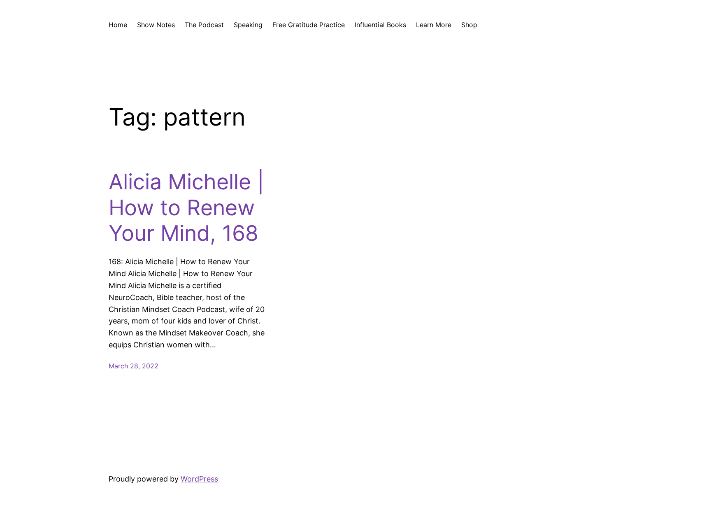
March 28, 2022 (133, 366)
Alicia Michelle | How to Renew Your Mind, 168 (186, 207)
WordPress (199, 479)
